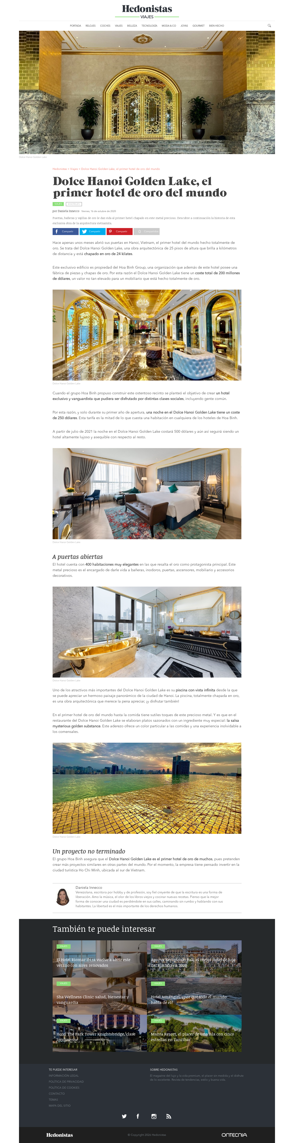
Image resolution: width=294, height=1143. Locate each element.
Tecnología (149, 26)
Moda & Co (169, 26)
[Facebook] (140, 1117)
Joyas (184, 26)
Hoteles (75, 204)
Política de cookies (64, 1087)
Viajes (119, 26)
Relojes (91, 26)
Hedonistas (147, 10)
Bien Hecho (216, 26)
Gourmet (199, 26)
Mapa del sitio (60, 1105)
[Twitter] (125, 1117)
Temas (53, 1099)
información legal (64, 1075)
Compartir (67, 231)
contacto (57, 1093)
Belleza (132, 26)
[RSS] (169, 1117)
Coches (105, 26)
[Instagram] (154, 1117)
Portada (75, 26)
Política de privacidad (66, 1081)
